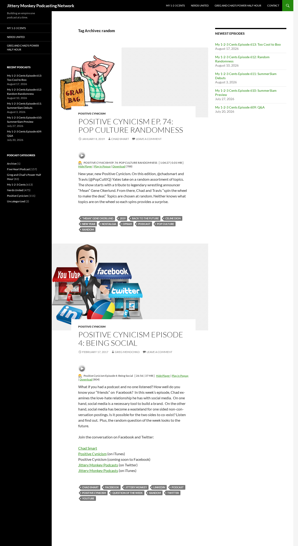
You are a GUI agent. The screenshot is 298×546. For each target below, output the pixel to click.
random (88, 229)
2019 (122, 218)
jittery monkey (136, 487)
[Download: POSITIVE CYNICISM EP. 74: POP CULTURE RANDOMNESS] (80, 162)
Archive (12, 163)
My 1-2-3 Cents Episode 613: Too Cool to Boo (248, 44)
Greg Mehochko (127, 352)
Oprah (127, 223)
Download (118, 166)
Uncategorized (16, 201)
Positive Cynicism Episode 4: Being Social (130, 339)
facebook (112, 487)
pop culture (165, 223)
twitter (173, 492)
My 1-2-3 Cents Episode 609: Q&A (240, 107)
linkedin (159, 487)
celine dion (173, 218)
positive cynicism (94, 492)
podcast (144, 223)
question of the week (127, 492)
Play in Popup (102, 166)
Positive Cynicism (91, 113)
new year (88, 223)
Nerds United (200, 5)
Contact (273, 5)
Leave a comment (149, 139)
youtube (88, 498)
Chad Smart (120, 139)
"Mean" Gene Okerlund (97, 218)
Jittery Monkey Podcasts (98, 465)
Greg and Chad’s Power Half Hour (238, 5)
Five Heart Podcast (18, 169)
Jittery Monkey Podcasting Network (40, 5)
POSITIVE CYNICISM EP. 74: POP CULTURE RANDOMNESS (130, 126)
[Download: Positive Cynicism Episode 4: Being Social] (80, 375)
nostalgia (109, 223)
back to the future (145, 218)
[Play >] (82, 155)
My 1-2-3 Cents (175, 5)
